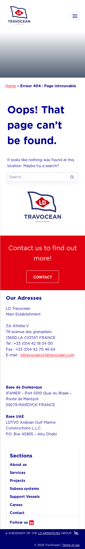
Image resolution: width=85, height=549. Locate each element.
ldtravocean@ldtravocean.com (47, 354)
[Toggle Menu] (75, 16)
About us (18, 464)
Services (17, 472)
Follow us (19, 522)
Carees (16, 504)
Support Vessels (25, 496)
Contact (17, 512)
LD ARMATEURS (49, 533)
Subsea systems (24, 488)
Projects (17, 480)
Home (10, 85)
